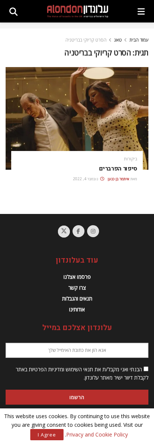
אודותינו (77, 309)
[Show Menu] (141, 11)
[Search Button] (13, 11)
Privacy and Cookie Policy (97, 434)
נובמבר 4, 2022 (86, 178)
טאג (118, 40)
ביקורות (130, 159)
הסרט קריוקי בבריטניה (86, 40)
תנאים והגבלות (77, 298)
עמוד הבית (138, 40)
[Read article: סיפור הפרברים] (77, 118)
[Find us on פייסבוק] (78, 231)
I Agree (47, 434)
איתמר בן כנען (118, 178)
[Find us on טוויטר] (64, 232)
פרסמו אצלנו (77, 276)
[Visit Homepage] (77, 11)
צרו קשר (77, 287)
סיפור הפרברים (118, 168)
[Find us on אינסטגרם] (93, 231)
